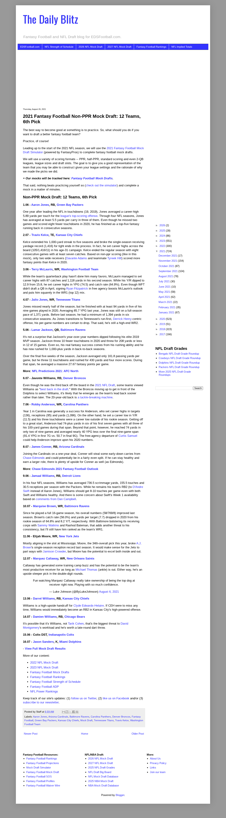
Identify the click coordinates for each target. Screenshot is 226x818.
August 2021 (166, 276)
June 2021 (165, 286)
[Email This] (63, 712)
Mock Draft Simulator (38, 767)
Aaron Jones (40, 204)
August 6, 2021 (109, 591)
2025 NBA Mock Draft (100, 781)
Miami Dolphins (70, 641)
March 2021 (166, 301)
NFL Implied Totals (181, 46)
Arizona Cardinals (71, 446)
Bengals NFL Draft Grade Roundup (179, 353)
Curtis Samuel (127, 435)
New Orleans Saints (80, 558)
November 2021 (168, 260)
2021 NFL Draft (105, 385)
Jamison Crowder (54, 551)
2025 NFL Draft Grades (101, 767)
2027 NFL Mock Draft (119, 46)
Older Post (138, 733)
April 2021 (165, 296)
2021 (162, 251)
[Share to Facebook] (73, 712)
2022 (162, 245)
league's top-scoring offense (78, 215)
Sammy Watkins (48, 525)
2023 (162, 240)
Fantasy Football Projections (42, 763)
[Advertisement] (118, 76)
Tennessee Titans (68, 299)
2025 (162, 230)
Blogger (120, 794)
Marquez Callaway (45, 558)
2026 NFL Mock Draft (90, 46)
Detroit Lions (71, 475)
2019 (162, 324)
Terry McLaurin (42, 269)
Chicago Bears (74, 616)
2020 (162, 318)
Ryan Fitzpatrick (77, 288)
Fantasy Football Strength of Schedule (55, 681)
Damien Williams (45, 616)
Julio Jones (39, 299)
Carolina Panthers (75, 404)
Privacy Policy (158, 763)
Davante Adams (76, 258)
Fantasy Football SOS (39, 776)
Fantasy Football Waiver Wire (43, 785)
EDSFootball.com (30, 46)
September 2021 (168, 271)
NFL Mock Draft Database (103, 776)
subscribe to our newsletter (41, 702)
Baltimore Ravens (73, 329)
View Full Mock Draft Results (45, 648)
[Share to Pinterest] (77, 712)
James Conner (41, 446)
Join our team (158, 772)
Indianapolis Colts (61, 634)
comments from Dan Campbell (56, 499)
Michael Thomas (86, 569)
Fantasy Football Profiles (40, 781)
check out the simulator (101, 185)
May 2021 (165, 291)
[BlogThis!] (67, 712)
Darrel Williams (44, 598)
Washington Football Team (79, 269)
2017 (162, 334)
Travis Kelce (40, 234)
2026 (162, 225)
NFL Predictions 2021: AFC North (55, 371)
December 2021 (168, 255)
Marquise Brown (44, 506)
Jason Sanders (43, 641)
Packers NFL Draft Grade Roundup (179, 367)
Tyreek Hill (114, 258)
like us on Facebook (116, 698)
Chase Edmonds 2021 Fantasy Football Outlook (65, 468)
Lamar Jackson (42, 329)
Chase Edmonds (34, 457)
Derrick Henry (122, 318)
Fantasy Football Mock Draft (42, 772)
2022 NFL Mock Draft (44, 662)
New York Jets (69, 536)
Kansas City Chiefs (69, 234)
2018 (162, 329)
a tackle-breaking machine (95, 397)
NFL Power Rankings (44, 691)
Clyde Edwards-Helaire (88, 605)
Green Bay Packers (70, 204)
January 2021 (167, 312)
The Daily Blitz (50, 19)
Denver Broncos (74, 378)
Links (153, 767)
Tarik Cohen (76, 623)
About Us (155, 758)
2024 (162, 235)
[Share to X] (70, 712)
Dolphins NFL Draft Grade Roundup (179, 362)
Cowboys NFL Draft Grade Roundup (180, 358)
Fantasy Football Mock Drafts (91, 178)
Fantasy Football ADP (44, 686)
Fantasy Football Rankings (151, 46)
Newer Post (30, 733)
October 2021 (167, 265)
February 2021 (167, 307)
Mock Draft (86, 720)
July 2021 (164, 281)
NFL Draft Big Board (99, 772)
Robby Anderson (43, 404)
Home (84, 733)
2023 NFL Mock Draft (44, 667)
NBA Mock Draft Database (103, 785)
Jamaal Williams (42, 475)
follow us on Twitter (83, 698)
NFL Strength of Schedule (59, 46)
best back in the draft (54, 389)
